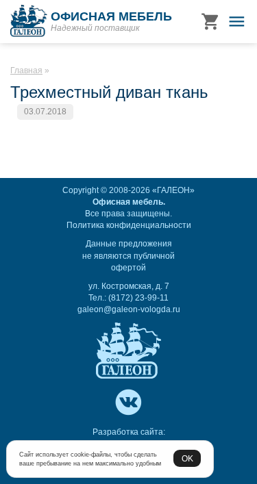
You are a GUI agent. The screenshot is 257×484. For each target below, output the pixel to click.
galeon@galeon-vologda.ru (128, 309)
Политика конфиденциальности (128, 225)
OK (187, 458)
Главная (26, 70)
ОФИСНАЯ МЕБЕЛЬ (111, 16)
